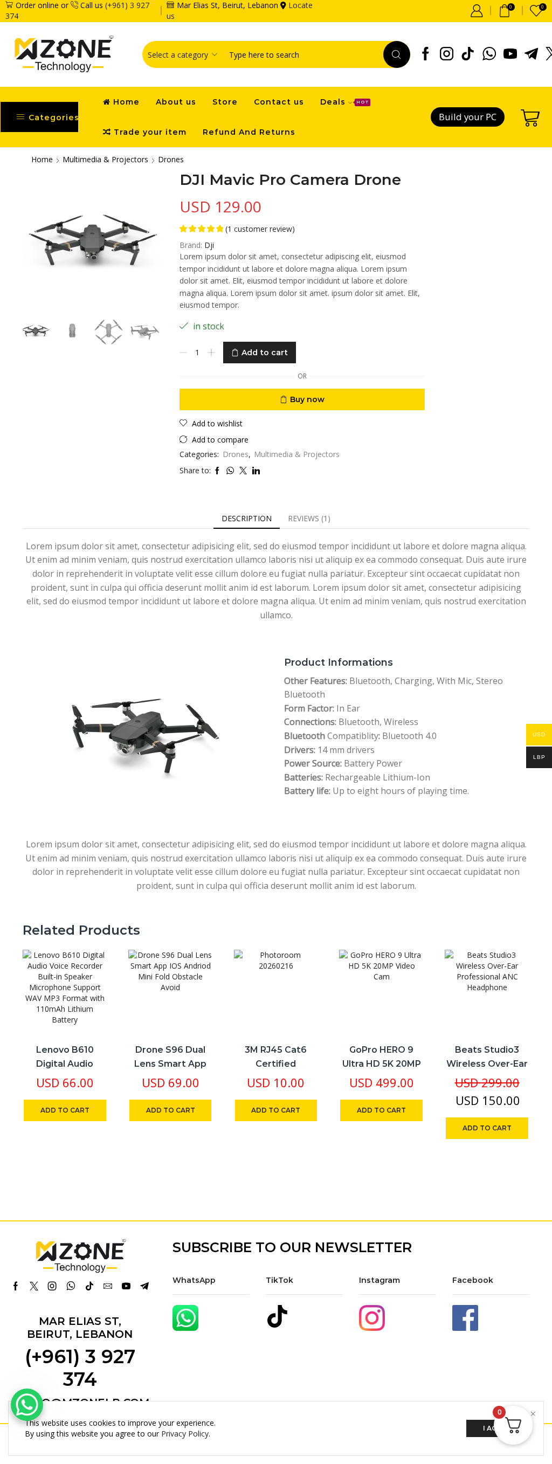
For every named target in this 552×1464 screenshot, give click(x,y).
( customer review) (260, 229)
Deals (344, 102)
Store (225, 102)
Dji (209, 245)
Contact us (279, 102)
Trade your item (150, 132)
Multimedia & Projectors (105, 159)
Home (126, 102)
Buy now (307, 399)
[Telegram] (531, 54)
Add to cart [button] (87, 963)
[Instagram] (446, 54)
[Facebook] (425, 54)
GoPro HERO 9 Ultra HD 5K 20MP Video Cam (381, 1063)
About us (176, 102)
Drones (171, 159)
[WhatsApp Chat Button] (27, 1405)
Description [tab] (247, 518)
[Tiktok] (467, 54)
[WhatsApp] (489, 54)
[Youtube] (510, 54)
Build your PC (467, 117)
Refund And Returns (249, 132)
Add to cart (265, 352)
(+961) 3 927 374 (80, 1368)
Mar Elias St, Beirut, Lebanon (80, 1328)
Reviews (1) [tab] (309, 518)
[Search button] (396, 54)
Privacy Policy (185, 1433)
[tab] (246, 518)
